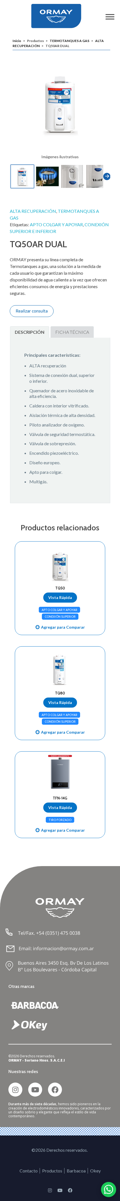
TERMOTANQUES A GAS (69, 41)
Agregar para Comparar (63, 627)
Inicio (17, 41)
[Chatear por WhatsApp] (108, 1189)
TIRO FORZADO (60, 820)
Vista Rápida (60, 597)
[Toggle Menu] (109, 16)
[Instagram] (15, 1090)
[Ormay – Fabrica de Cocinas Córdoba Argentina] (60, 16)
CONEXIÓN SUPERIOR (60, 617)
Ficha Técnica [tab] (72, 332)
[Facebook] (55, 1090)
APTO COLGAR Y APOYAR (56, 224)
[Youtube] (35, 1090)
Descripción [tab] (29, 332)
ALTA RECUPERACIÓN (33, 211)
